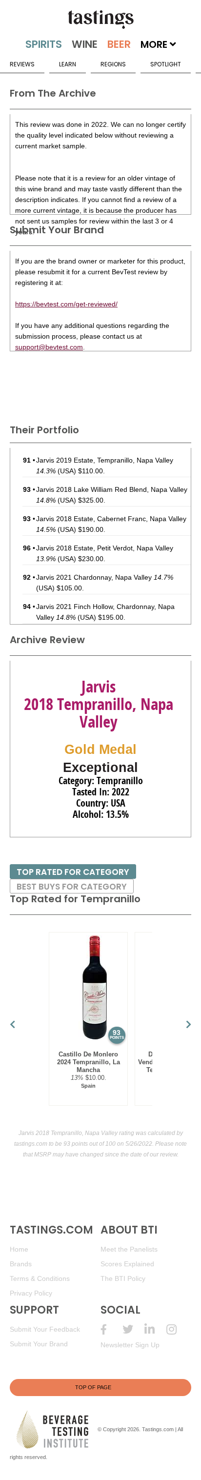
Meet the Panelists (129, 1249)
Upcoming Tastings (177, 1329)
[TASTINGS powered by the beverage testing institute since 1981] (100, 19)
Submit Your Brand (39, 1344)
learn (67, 64)
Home (19, 1249)
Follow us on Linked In (155, 1329)
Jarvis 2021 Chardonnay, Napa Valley (104, 577)
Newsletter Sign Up (130, 1345)
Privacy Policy (31, 1293)
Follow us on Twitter (133, 1329)
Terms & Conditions (40, 1278)
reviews (22, 64)
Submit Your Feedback (45, 1329)
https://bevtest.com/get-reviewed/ (66, 304)
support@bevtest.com (49, 347)
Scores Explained (127, 1264)
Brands (21, 1264)
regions (113, 64)
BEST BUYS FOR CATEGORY (72, 886)
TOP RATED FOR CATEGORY (73, 872)
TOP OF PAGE (93, 1387)
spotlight (165, 64)
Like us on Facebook (111, 1329)
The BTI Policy (122, 1278)
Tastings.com (158, 1429)
